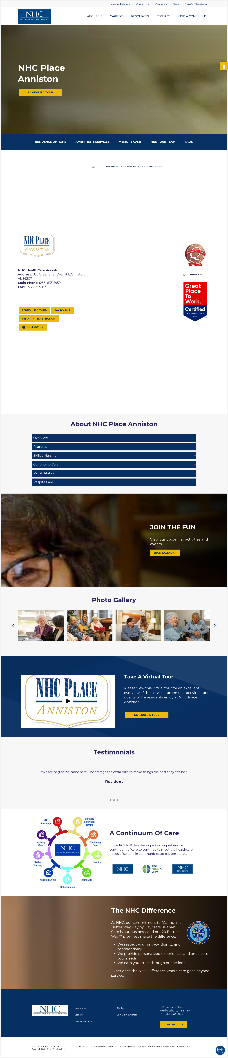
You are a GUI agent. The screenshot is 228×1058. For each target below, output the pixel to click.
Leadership (80, 1008)
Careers (78, 1014)
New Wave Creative (56, 1049)
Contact (121, 1008)
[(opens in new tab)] (133, 166)
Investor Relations (83, 1021)
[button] (224, 66)
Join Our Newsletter (127, 1014)
